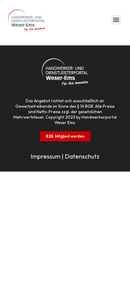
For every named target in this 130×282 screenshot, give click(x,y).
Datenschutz (82, 156)
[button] (116, 20)
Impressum (45, 156)
